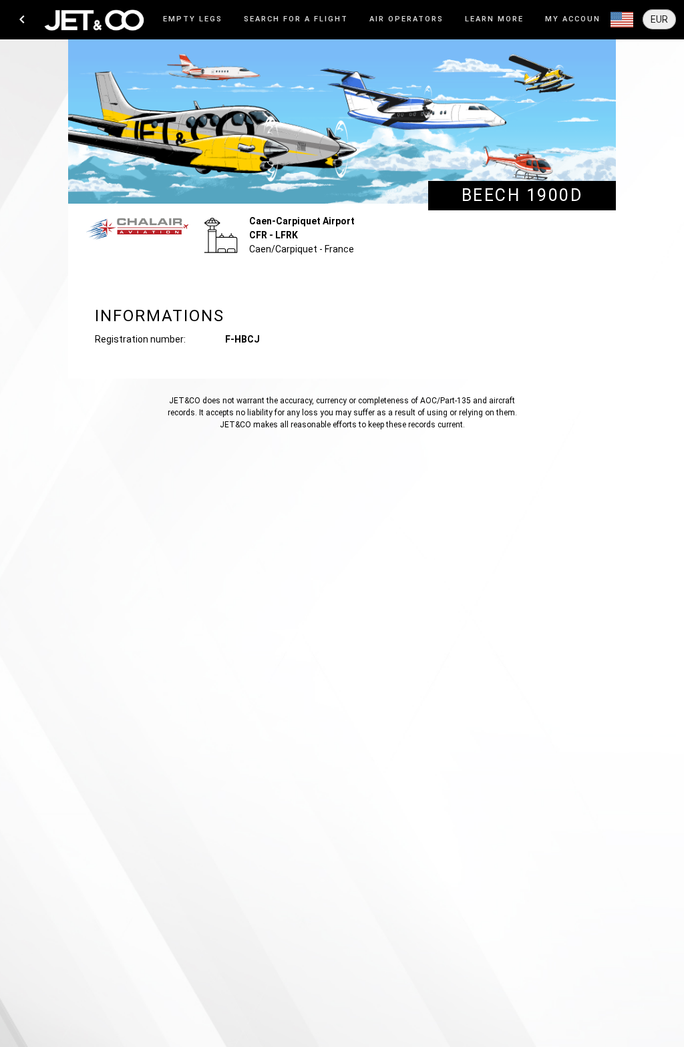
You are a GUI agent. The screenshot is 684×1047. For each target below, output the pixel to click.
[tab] (192, 19)
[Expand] (622, 20)
